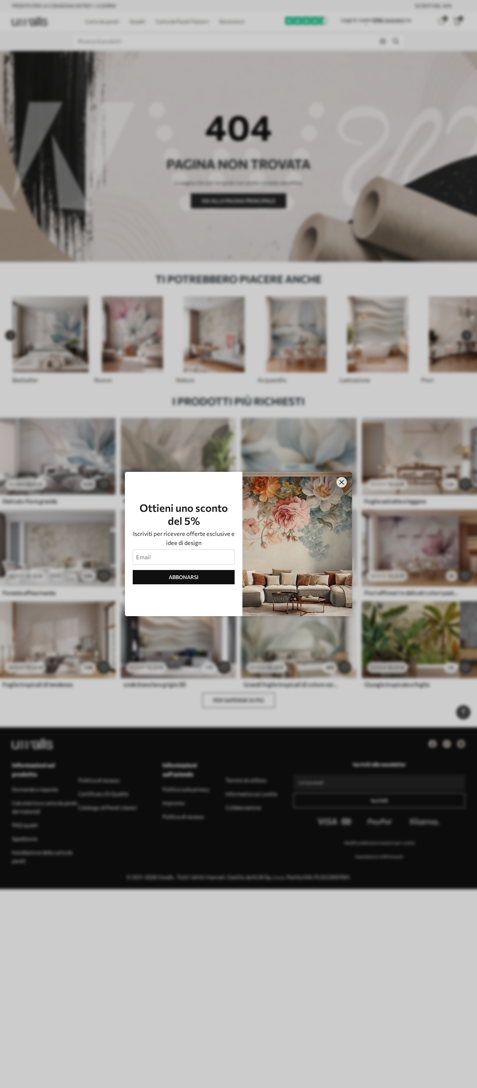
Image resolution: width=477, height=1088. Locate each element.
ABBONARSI (184, 577)
